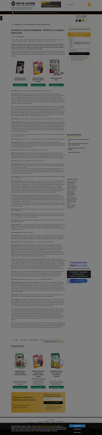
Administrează (77, 429)
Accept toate (77, 425)
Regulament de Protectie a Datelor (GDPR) (46, 426)
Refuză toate (77, 432)
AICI (35, 430)
